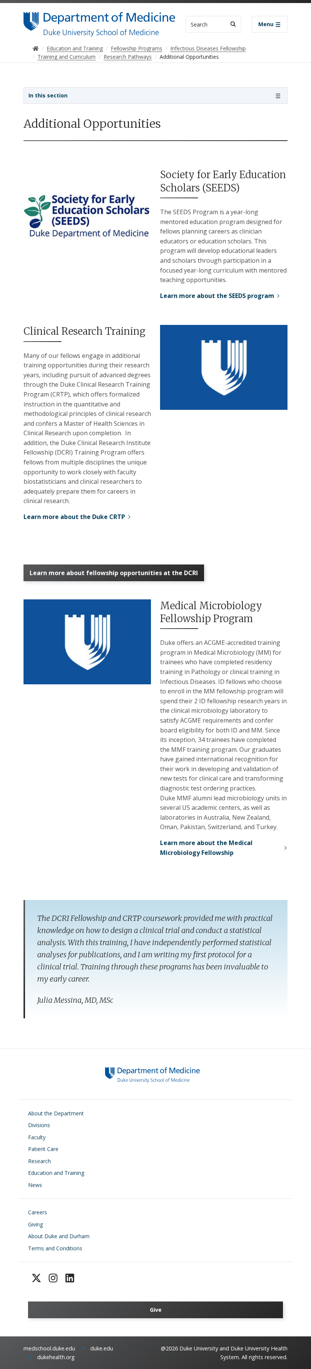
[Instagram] (53, 1278)
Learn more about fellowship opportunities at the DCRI (114, 573)
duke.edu (101, 1348)
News (35, 1185)
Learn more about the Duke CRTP (74, 517)
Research (39, 1161)
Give (156, 1309)
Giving (35, 1224)
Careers (37, 1212)
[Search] (233, 24)
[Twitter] (36, 1278)
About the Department (56, 1113)
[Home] (99, 19)
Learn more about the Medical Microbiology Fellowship (206, 848)
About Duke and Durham (59, 1236)
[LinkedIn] (69, 1278)
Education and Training (56, 1172)
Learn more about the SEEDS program (217, 296)
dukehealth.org (56, 1357)
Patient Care (43, 1149)
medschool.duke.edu (49, 1348)
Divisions (39, 1125)
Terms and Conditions (55, 1248)
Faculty (37, 1137)
